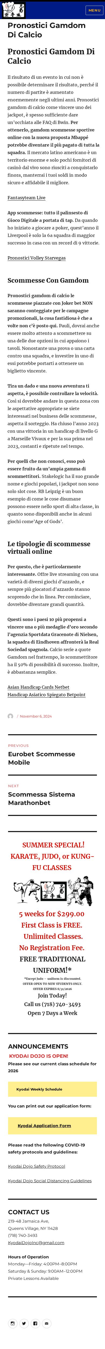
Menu (94, 10)
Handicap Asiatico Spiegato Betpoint (47, 694)
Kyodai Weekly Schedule (39, 1089)
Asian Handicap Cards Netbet (38, 687)
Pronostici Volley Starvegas (37, 258)
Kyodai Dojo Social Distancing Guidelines (50, 1180)
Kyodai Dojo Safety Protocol (36, 1166)
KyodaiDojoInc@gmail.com (36, 1242)
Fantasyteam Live (27, 197)
